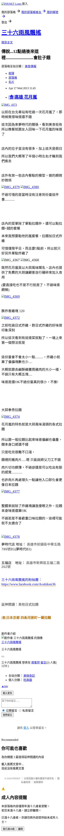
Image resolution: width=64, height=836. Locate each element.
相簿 (11, 73)
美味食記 (29, 675)
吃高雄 (27, 679)
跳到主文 (7, 42)
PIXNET (16, 778)
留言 (43, 662)
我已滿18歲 (9, 829)
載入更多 (7, 693)
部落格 (13, 77)
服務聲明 (38, 782)
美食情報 (30, 66)
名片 (11, 81)
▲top (4, 686)
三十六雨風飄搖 (21, 32)
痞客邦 (35, 662)
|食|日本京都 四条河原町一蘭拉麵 (26, 618)
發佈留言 (7, 715)
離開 (20, 829)
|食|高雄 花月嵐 (23, 97)
